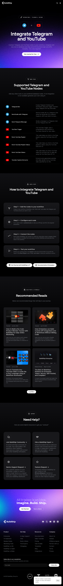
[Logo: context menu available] (7, 3)
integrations (26, 17)
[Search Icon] (57, 3)
